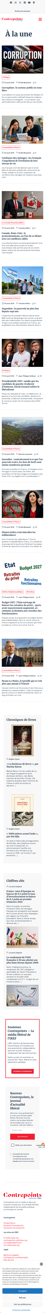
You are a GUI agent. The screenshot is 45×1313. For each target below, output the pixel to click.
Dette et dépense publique (13, 592)
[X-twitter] (20, 2)
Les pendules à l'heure (11, 147)
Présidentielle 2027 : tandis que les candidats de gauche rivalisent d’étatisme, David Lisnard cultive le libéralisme (20, 385)
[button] (41, 1264)
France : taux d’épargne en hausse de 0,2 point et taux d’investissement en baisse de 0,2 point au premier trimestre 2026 (21, 896)
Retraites (30, 592)
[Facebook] (11, 2)
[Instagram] (15, 2)
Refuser (22, 1297)
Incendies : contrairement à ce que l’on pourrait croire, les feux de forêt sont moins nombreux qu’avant (22, 462)
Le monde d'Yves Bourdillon (13, 223)
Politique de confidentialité (21, 1310)
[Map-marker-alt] (33, 2)
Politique (6, 77)
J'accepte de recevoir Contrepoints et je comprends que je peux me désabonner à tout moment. (23, 1157)
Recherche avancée (22, 11)
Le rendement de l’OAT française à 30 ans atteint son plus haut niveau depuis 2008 (22, 960)
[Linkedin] (24, 2)
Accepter (22, 1291)
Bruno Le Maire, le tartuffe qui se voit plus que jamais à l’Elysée (22, 682)
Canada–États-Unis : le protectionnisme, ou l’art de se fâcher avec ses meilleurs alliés (22, 236)
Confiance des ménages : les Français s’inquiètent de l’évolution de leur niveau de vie (21, 161)
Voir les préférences (22, 1304)
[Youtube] (29, 2)
